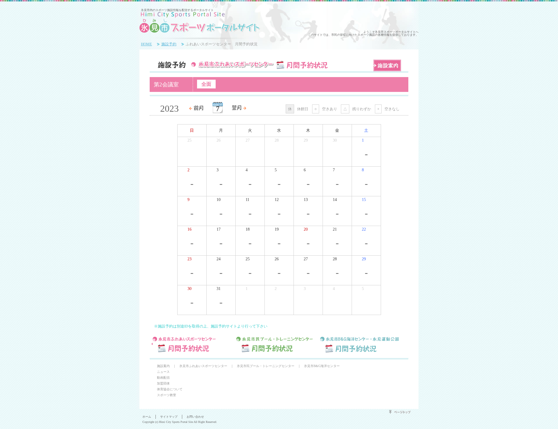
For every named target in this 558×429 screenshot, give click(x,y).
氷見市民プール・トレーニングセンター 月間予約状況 (276, 344)
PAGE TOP (401, 412)
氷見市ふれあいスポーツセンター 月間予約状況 (193, 344)
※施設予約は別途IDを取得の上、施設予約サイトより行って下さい (210, 326)
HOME (146, 44)
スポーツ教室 (166, 395)
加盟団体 (163, 383)
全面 (206, 84)
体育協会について (170, 389)
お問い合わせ (195, 416)
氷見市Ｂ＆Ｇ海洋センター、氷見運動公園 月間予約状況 (360, 344)
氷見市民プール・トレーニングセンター (265, 366)
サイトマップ (169, 416)
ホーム (146, 416)
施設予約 (168, 44)
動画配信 (163, 377)
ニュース (163, 371)
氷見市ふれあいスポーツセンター (203, 366)
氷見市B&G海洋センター (322, 366)
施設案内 (387, 65)
